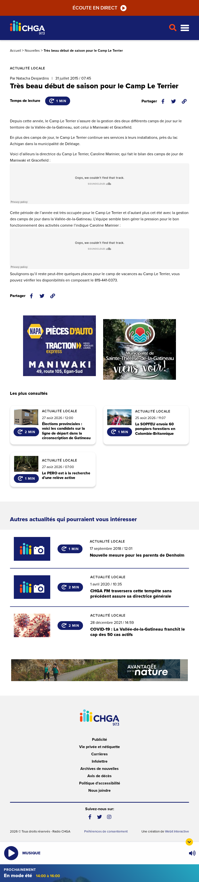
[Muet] (192, 853)
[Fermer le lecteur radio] (189, 842)
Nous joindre (99, 790)
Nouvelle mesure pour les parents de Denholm (137, 555)
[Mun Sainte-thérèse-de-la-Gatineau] (139, 349)
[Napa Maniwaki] (59, 345)
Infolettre (100, 761)
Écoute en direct (95, 8)
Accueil (15, 51)
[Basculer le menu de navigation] (185, 28)
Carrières (99, 754)
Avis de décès (99, 776)
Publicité (99, 739)
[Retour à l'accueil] (87, 28)
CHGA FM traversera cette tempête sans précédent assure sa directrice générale (131, 593)
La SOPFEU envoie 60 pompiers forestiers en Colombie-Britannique (155, 429)
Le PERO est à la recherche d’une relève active (66, 475)
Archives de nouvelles (99, 768)
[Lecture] (11, 853)
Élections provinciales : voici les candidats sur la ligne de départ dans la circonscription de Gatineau (66, 431)
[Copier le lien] (184, 101)
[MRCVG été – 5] (99, 670)
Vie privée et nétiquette (99, 746)
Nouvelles (32, 51)
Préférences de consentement (106, 831)
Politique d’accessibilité (99, 783)
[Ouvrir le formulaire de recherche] (172, 28)
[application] (192, 853)
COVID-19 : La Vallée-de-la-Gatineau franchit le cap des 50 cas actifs (137, 631)
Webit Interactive (177, 831)
